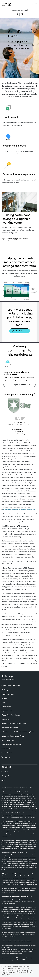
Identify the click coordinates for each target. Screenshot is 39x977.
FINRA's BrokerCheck (31, 884)
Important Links (7, 711)
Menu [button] (35, 4)
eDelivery (5, 690)
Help (3, 702)
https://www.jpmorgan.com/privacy (12, 953)
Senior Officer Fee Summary (11, 744)
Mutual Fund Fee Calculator (11, 715)
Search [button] (31, 4)
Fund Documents (8, 694)
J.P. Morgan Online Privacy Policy (13, 736)
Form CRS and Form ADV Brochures (14, 723)
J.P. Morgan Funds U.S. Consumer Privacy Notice (18, 732)
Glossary (5, 698)
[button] (37, 965)
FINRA (23, 884)
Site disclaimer (7, 753)
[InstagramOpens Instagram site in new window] (10, 768)
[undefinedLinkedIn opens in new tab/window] (3, 768)
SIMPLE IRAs (6, 748)
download (28, 865)
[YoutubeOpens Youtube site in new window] (6, 768)
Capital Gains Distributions (11, 685)
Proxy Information (8, 740)
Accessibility (6, 719)
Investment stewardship (10, 727)
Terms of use (6, 757)
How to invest (6, 706)
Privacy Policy (5, 975)
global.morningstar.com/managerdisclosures (19, 509)
